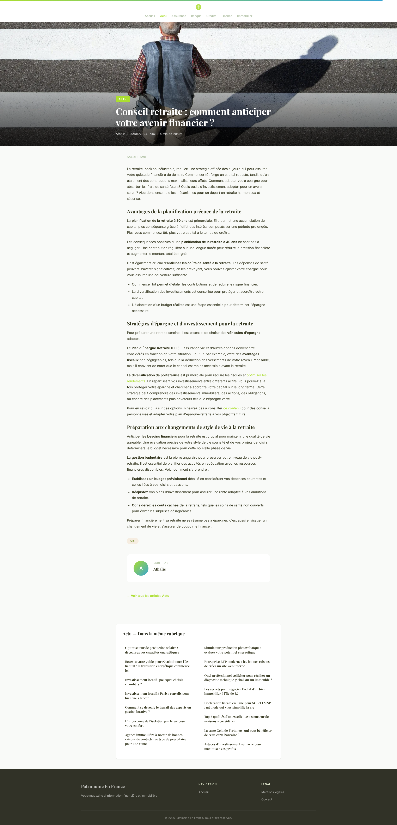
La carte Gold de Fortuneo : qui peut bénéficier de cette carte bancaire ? (238, 732)
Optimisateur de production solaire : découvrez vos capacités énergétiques (152, 650)
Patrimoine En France (103, 786)
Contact (266, 799)
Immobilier (244, 16)
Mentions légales (272, 792)
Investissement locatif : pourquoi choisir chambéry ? (154, 682)
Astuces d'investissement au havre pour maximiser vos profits (232, 746)
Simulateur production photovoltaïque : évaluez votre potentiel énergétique (232, 650)
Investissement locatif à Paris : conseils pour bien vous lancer (157, 695)
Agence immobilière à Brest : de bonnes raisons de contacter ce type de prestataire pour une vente (155, 739)
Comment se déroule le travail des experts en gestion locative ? (158, 709)
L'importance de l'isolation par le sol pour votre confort (155, 723)
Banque (196, 16)
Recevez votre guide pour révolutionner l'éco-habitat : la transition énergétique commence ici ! (158, 666)
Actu (163, 16)
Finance (226, 16)
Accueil (150, 16)
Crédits (211, 16)
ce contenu (231, 408)
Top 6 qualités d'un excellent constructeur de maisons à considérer (236, 719)
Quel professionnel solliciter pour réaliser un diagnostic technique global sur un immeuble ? (238, 677)
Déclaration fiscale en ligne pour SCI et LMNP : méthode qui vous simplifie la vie (237, 705)
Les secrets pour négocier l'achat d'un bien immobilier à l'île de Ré (234, 691)
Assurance (178, 16)
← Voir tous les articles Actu (148, 596)
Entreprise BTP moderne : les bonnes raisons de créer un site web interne (237, 664)
